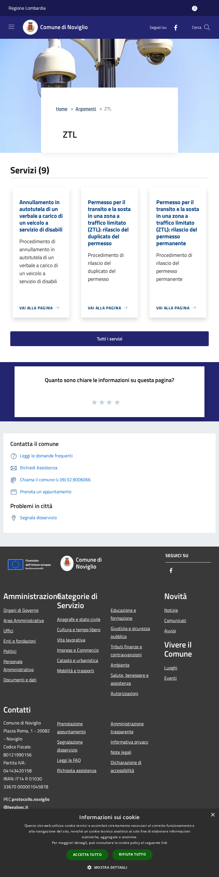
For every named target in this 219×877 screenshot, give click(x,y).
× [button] (212, 815)
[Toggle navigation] (11, 26)
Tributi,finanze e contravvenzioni (126, 650)
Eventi (170, 678)
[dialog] (109, 843)
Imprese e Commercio (78, 650)
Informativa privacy (129, 741)
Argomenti (86, 108)
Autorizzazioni (124, 693)
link (164, 842)
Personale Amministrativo (18, 665)
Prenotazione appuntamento (71, 727)
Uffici (8, 630)
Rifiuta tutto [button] (132, 854)
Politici (10, 651)
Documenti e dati (19, 679)
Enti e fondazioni (19, 641)
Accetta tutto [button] (87, 854)
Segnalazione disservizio (70, 745)
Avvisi (170, 630)
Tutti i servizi (109, 338)
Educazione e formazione (123, 614)
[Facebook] (173, 27)
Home (61, 108)
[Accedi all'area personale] (194, 8)
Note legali (121, 752)
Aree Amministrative (23, 620)
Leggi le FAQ (69, 760)
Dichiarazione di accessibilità (126, 766)
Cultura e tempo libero (78, 629)
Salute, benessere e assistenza (130, 679)
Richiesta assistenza (76, 770)
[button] (109, 867)
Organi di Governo (20, 610)
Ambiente (120, 664)
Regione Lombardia (27, 8)
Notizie (171, 610)
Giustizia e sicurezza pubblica (130, 632)
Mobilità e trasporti (75, 670)
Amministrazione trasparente (127, 727)
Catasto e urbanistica (77, 660)
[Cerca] (207, 27)
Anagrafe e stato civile (78, 619)
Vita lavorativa (71, 639)
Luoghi (170, 667)
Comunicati (175, 620)
